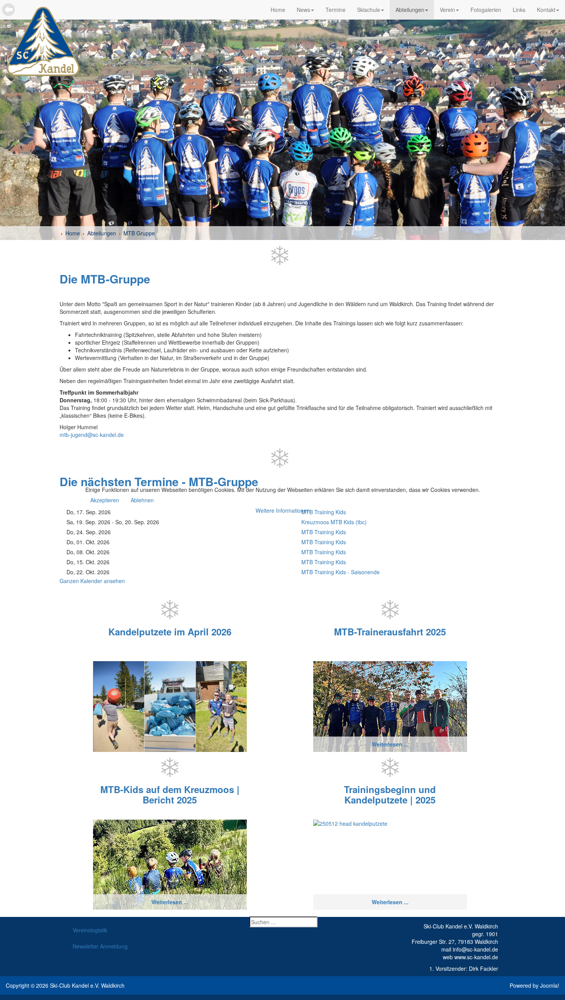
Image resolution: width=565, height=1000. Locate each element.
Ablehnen (142, 500)
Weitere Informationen (283, 510)
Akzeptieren (104, 500)
